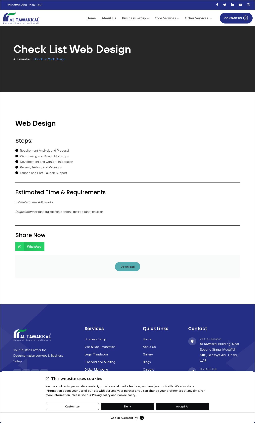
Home (91, 18)
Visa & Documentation (100, 347)
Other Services (196, 18)
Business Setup (134, 18)
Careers (148, 369)
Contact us (233, 18)
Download (128, 267)
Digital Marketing (96, 369)
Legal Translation (96, 354)
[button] (29, 246)
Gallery (148, 354)
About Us (109, 18)
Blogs (147, 362)
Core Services (165, 18)
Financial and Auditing (100, 362)
